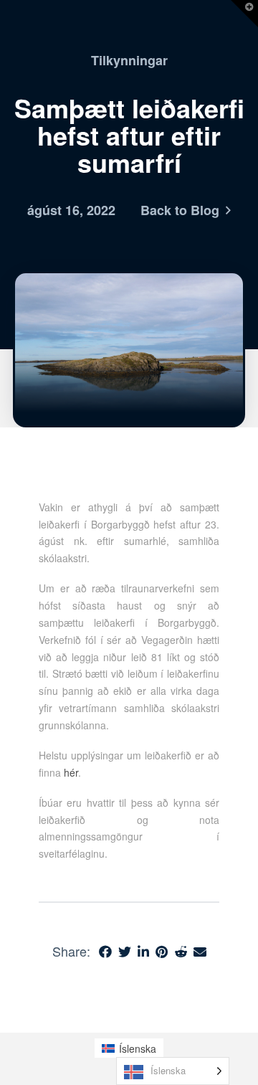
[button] (244, 13)
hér (71, 772)
